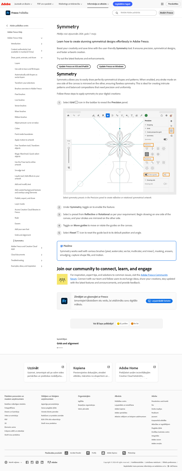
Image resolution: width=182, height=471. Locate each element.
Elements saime (10, 427)
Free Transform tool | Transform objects (27, 146)
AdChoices (173, 466)
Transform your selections (25, 83)
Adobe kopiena (120, 409)
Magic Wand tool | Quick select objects (27, 155)
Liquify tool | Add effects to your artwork (27, 177)
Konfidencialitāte (137, 462)
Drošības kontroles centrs (160, 432)
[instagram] (32, 462)
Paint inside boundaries (24, 134)
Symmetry (19, 240)
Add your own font (22, 229)
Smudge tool (20, 170)
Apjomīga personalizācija (50, 404)
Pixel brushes (20, 94)
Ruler (17, 218)
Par (153, 405)
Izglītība (81, 401)
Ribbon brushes (21, 117)
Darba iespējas (157, 409)
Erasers (17, 223)
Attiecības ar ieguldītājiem (161, 424)
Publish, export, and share (25, 198)
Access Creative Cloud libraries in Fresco (27, 210)
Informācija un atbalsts (97, 4)
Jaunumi (154, 417)
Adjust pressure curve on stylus (27, 123)
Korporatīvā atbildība (159, 420)
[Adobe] (6, 4)
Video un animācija (11, 416)
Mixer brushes (20, 111)
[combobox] (134, 13)
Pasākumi (155, 413)
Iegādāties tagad (122, 4)
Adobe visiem (156, 440)
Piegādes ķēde (157, 428)
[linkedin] (42, 462)
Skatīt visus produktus (12, 435)
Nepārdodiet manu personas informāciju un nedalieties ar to (145, 466)
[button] (162, 4)
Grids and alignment (23, 235)
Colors (17, 128)
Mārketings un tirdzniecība (69, 4)
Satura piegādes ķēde (49, 408)
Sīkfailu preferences (169, 462)
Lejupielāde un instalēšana (124, 405)
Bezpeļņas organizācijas (86, 405)
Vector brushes (20, 106)
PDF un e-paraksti (44, 4)
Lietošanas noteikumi (153, 462)
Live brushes (20, 100)
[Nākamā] (146, 346)
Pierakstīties (173, 4)
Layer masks (20, 204)
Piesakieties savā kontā (160, 401)
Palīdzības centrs (120, 401)
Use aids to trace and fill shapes (27, 69)
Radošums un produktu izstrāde (52, 416)
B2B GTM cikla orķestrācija (50, 419)
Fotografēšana (10, 408)
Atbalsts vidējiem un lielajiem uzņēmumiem (129, 417)
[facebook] (27, 462)
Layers (17, 63)
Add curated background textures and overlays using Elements (28, 191)
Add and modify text (23, 184)
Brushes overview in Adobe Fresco (28, 88)
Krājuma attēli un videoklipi (14, 431)
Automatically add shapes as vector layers (26, 75)
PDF (6, 419)
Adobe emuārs (157, 444)
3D (6, 423)
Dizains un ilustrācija (12, 412)
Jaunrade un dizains (22, 4)
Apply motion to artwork (24, 140)
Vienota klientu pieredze (49, 412)
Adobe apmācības (121, 413)
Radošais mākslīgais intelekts (15, 404)
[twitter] (37, 462)
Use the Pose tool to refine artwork (25, 163)
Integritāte (155, 436)
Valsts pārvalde (83, 409)
